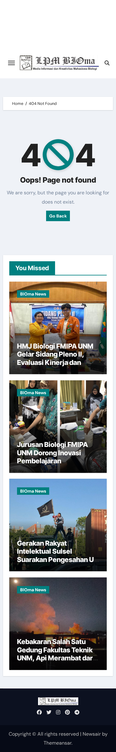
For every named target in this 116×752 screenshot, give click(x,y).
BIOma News (33, 294)
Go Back (58, 216)
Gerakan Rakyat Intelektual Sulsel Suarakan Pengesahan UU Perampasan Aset (57, 555)
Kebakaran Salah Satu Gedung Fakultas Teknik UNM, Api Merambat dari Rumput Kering (56, 654)
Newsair (92, 734)
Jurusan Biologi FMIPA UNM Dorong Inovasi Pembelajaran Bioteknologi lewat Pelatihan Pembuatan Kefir (52, 464)
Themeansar (57, 743)
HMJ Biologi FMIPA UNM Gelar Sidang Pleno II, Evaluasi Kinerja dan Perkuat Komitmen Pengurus (55, 362)
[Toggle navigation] (11, 63)
